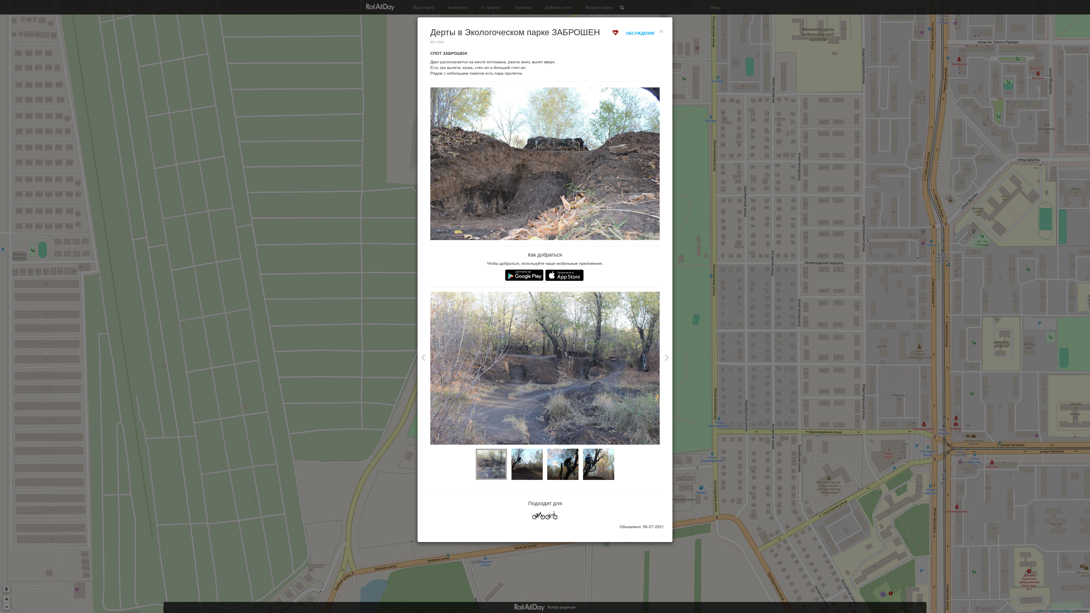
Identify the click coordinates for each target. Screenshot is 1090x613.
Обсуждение (640, 33)
